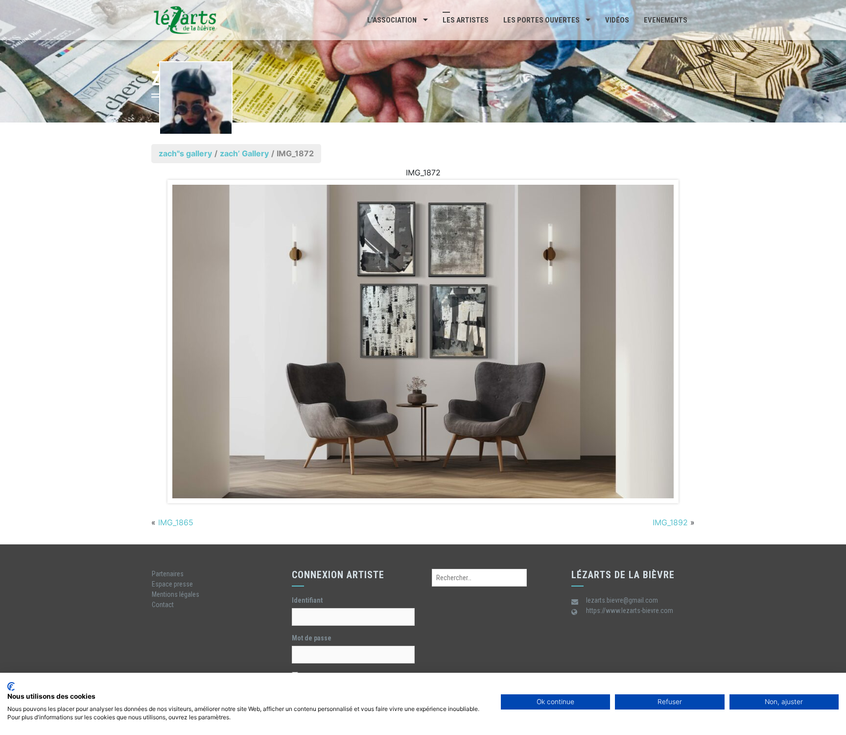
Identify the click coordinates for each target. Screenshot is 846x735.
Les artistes (466, 20)
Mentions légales (175, 594)
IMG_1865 (175, 522)
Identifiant (307, 600)
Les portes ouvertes (541, 20)
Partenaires (168, 574)
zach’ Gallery (244, 153)
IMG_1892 (670, 522)
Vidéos (617, 20)
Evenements (665, 20)
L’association (392, 20)
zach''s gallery (185, 153)
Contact (163, 605)
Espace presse (172, 584)
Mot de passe (311, 638)
